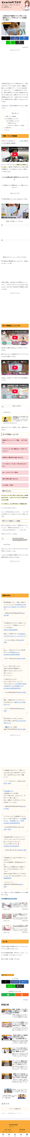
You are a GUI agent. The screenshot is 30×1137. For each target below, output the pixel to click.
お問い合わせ (7, 1129)
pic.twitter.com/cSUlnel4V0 (11, 846)
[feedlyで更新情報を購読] (8, 994)
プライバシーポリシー (7, 1132)
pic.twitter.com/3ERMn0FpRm (12, 688)
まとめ (7, 130)
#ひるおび (19, 720)
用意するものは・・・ (14, 123)
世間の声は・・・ (10, 127)
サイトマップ (22, 1132)
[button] (19, 42)
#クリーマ (23, 636)
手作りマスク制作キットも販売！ (16, 125)
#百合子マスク (16, 607)
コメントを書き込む (15, 1108)
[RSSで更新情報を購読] (22, 994)
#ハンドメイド (16, 636)
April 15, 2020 (22, 692)
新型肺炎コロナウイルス (8, 975)
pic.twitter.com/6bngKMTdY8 (12, 823)
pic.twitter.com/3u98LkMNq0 (12, 654)
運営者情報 (22, 1129)
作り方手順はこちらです (13, 121)
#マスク (10, 636)
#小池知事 (23, 818)
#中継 (22, 820)
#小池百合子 (18, 604)
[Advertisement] (15, 66)
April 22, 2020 (21, 658)
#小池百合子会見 (21, 683)
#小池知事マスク (8, 791)
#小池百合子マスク (14, 652)
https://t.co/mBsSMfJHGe (11, 630)
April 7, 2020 (7, 783)
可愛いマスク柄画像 (11, 116)
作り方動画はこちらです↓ (12, 118)
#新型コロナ (17, 702)
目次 (13, 113)
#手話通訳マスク (19, 686)
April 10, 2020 (22, 729)
